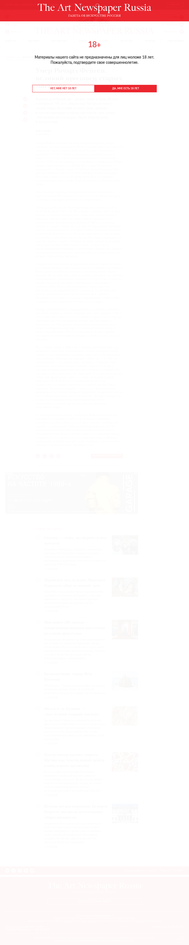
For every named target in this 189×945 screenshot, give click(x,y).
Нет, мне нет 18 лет (63, 88)
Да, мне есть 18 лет (125, 88)
